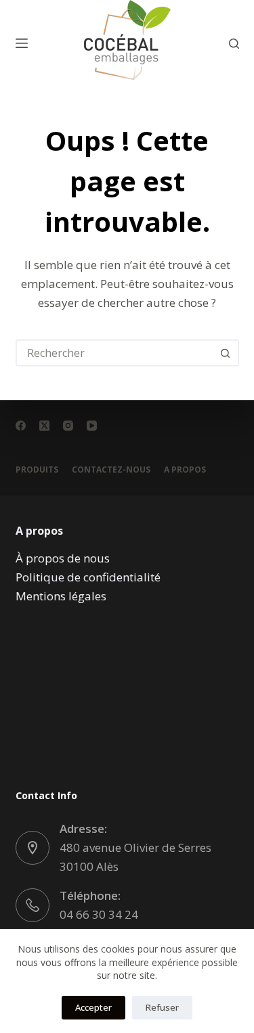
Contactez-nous (111, 469)
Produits (37, 469)
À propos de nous (63, 558)
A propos (185, 469)
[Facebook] (21, 426)
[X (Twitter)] (44, 426)
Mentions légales (61, 596)
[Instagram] (68, 426)
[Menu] (22, 43)
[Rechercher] (234, 44)
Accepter (93, 1007)
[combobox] (115, 352)
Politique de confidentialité (88, 577)
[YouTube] (92, 426)
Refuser (162, 1007)
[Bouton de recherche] (225, 353)
